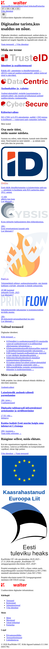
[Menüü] (3, 14)
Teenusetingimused (14, 637)
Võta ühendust (7, 11)
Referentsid (13, 6)
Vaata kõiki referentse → (11, 433)
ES (18, 9)
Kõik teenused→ (8, 337)
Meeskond (10, 620)
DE (13, 9)
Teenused (5, 6)
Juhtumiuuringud (13, 605)
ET (3, 9)
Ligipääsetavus (12, 640)
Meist (20, 6)
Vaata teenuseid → (8, 44)
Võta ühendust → (8, 453)
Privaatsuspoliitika (13, 635)
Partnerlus (40, 6)
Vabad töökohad (29, 6)
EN (8, 9)
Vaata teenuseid (22, 453)
